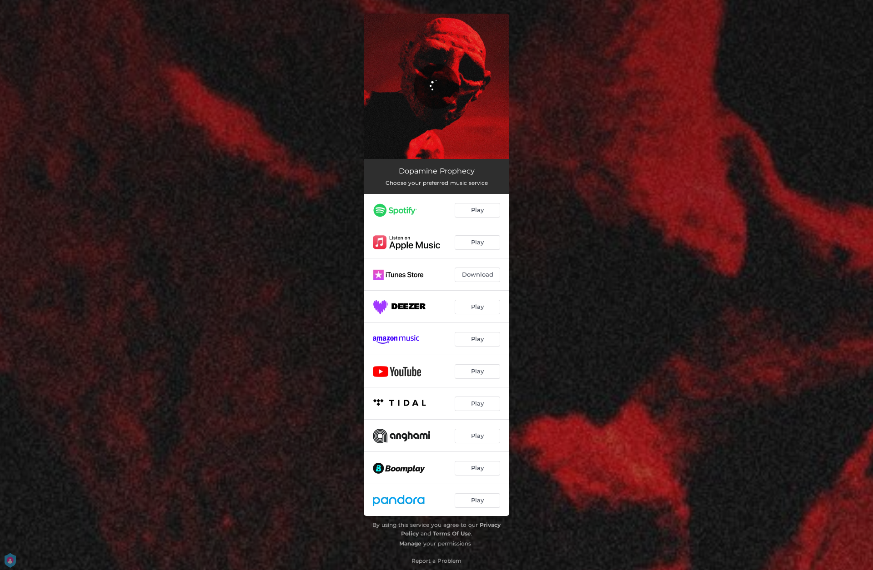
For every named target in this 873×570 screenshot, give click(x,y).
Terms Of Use (452, 533)
